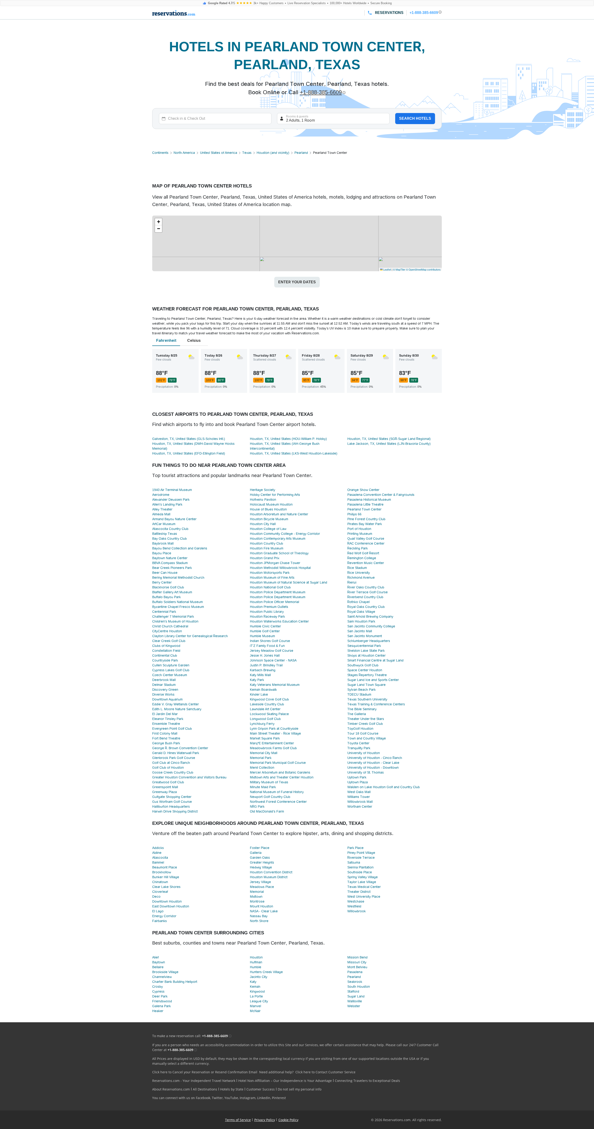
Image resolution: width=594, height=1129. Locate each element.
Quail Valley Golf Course (365, 538)
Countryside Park (165, 660)
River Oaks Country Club (365, 587)
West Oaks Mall (359, 792)
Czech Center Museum (169, 675)
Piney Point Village (361, 853)
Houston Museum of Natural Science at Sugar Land (288, 582)
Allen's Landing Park (167, 504)
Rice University (358, 572)
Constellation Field (166, 650)
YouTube (231, 1098)
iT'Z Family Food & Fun (267, 646)
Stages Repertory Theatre (367, 675)
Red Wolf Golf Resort (363, 553)
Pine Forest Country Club (366, 519)
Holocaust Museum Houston (271, 504)
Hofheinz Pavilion (263, 499)
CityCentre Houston (167, 631)
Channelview (162, 977)
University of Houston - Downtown (373, 767)
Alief (155, 957)
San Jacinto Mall (359, 631)
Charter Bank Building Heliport (174, 982)
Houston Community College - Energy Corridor (285, 533)
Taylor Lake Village (361, 882)
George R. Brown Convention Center (180, 748)
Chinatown (160, 882)
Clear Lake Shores (166, 887)
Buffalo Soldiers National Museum (177, 602)
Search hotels (415, 118)
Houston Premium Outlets (269, 607)
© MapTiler (399, 269)
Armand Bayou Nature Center (174, 519)
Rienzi (351, 582)
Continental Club (164, 655)
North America (184, 153)
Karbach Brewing (262, 670)
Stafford (353, 991)
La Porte (256, 996)
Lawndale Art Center (265, 709)
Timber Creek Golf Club (365, 724)
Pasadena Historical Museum (369, 499)
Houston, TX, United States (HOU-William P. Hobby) (288, 439)
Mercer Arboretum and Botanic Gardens (280, 772)
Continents (160, 153)
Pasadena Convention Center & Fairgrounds (380, 495)
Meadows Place (262, 887)
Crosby (157, 986)
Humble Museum (262, 636)
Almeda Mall (161, 514)
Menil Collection (262, 767)
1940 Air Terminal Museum (172, 490)
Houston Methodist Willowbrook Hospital (280, 568)
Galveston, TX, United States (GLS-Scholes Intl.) (188, 439)
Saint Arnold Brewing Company (370, 616)
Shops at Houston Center (366, 655)
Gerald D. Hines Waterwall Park (175, 753)
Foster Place (259, 848)
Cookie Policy (288, 1120)
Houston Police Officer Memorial (274, 602)
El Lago (158, 911)
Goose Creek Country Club (172, 772)
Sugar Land (356, 996)
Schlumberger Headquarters (368, 641)
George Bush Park (166, 743)
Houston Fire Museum (266, 548)
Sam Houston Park (361, 621)
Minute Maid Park (263, 787)
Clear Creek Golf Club (168, 641)
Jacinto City (258, 977)
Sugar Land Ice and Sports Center (373, 680)
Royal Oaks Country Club (366, 607)
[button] (158, 221)
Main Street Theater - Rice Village (275, 733)
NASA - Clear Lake (264, 911)
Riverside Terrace (361, 857)
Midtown (256, 896)
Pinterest (279, 1098)
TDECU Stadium (359, 694)
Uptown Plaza (357, 782)
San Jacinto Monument (364, 636)
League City (259, 1001)
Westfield (354, 906)
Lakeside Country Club (267, 704)
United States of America (218, 153)
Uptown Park (356, 777)
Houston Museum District (268, 877)
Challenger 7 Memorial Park (173, 616)
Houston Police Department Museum (277, 592)
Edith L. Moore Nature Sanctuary (176, 709)
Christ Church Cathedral (170, 626)
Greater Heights (262, 862)
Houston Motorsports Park (270, 572)
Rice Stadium (357, 568)
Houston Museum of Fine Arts (272, 577)
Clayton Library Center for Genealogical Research (190, 636)
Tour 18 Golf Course (362, 733)
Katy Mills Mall (260, 675)
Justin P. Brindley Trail (266, 665)
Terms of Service (238, 1120)
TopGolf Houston (360, 728)
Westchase (355, 901)
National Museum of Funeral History (277, 792)
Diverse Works (163, 694)
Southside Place (359, 872)
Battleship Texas (164, 533)
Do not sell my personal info (299, 1089)
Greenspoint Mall (165, 787)
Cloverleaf (160, 892)
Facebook (203, 1098)
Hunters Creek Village (266, 972)
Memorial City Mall (263, 753)
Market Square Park (265, 738)
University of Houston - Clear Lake (373, 762)
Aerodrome (160, 495)
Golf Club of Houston (168, 767)
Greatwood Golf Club (168, 782)
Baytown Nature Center (169, 558)
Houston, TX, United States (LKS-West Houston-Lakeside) (293, 453)
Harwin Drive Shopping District (175, 811)
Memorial (257, 892)
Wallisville (354, 1001)
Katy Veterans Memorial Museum (275, 685)
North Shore (259, 921)
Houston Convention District (271, 872)
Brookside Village (165, 972)
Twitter (217, 1098)
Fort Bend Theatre (166, 738)
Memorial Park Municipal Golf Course (278, 762)
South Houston (358, 986)
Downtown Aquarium (167, 699)
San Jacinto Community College (371, 626)
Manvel (255, 1006)
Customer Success (260, 1089)
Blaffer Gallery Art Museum (172, 592)
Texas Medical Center (364, 887)
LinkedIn (263, 1098)
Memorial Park (260, 758)
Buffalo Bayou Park (166, 597)
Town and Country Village (366, 738)
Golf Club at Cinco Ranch (171, 762)
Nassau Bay (259, 916)
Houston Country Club (266, 543)
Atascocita (160, 857)
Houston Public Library (267, 611)
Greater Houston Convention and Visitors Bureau (189, 777)
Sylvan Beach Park (361, 689)
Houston (256, 957)
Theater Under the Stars (365, 719)
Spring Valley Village (362, 877)
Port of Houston (359, 529)
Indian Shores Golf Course (270, 641)
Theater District (359, 892)
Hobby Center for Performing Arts (275, 495)
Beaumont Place (164, 867)
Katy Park (257, 680)
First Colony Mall (164, 733)
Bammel (158, 862)
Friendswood (162, 1001)
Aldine (156, 853)
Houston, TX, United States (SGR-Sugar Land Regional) (389, 439)
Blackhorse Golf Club (168, 587)
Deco (156, 896)
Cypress (158, 991)
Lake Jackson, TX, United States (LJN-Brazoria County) (389, 443)
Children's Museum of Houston (175, 621)
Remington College (361, 558)
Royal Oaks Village (361, 611)
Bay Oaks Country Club (169, 538)
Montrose (257, 901)
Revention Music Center (365, 563)
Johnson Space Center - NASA (273, 660)
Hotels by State (231, 1089)
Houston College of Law (268, 529)
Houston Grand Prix (264, 558)
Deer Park (160, 996)
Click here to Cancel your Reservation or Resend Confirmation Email (204, 1072)
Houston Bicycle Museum (269, 519)
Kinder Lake (259, 694)
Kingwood (257, 991)
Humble (255, 967)
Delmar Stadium (164, 685)
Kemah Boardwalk (263, 689)
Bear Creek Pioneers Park (172, 568)
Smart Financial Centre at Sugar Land (375, 660)
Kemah (255, 986)
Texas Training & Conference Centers (376, 704)
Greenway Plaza (164, 792)
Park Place (355, 848)
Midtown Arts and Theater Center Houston (281, 777)
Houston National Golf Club (270, 587)
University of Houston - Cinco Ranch (374, 758)
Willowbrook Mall (360, 801)
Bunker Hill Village (165, 877)
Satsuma (353, 862)
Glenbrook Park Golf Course (173, 758)
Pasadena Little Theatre (365, 504)
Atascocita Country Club (170, 529)
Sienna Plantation (360, 867)
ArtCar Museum (163, 524)
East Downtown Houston (170, 906)
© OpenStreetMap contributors (423, 269)
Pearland (301, 153)
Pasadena (354, 972)
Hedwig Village (261, 867)
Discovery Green (165, 689)
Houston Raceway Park (267, 616)
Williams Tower (358, 797)
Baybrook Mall (163, 543)
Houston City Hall (263, 524)
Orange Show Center (363, 490)
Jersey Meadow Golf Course (271, 650)
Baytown (158, 962)
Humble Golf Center (265, 631)
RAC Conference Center (365, 543)
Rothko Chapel (358, 602)
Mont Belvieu (357, 967)
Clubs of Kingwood (166, 646)
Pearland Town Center (364, 509)
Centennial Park (164, 611)
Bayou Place (161, 553)
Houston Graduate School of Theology (279, 553)
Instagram (247, 1098)
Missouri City (356, 962)
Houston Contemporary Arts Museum (277, 538)
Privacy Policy (264, 1120)
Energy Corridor (164, 916)
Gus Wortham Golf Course (172, 801)
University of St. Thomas (365, 772)
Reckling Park (357, 548)
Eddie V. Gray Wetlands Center (175, 704)
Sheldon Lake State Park (366, 650)
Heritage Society (262, 490)
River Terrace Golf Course (367, 592)
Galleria (255, 853)
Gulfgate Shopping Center (171, 797)
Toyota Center (358, 743)
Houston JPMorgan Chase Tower (275, 563)
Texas (247, 153)
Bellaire (158, 967)
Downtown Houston (167, 901)
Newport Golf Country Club (270, 797)
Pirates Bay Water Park (364, 524)
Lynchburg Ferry (262, 724)
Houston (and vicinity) (273, 153)
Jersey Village (260, 882)
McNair (255, 1011)
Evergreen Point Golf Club (172, 728)
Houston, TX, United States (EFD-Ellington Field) (188, 453)
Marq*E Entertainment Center (272, 743)
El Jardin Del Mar (165, 714)
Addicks (158, 848)
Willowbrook (356, 911)
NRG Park (257, 806)
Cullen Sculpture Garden (170, 665)
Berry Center (162, 582)
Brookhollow (161, 872)
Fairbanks (159, 921)
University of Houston (363, 753)
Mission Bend (357, 957)
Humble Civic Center (265, 626)
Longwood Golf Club (265, 719)
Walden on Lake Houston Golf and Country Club (383, 787)
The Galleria (356, 714)
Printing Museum (359, 533)
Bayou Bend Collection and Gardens (179, 548)
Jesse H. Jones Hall (265, 655)
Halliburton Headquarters (171, 806)
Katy (253, 982)
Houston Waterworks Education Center (279, 621)
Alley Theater (162, 509)
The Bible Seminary (362, 709)
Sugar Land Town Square (366, 685)
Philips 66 (354, 514)
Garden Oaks (260, 857)
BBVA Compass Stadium (170, 563)
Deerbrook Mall (164, 680)
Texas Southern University (367, 699)
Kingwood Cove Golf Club (269, 699)
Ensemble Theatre (166, 724)
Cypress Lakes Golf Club (170, 670)
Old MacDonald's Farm (267, 811)
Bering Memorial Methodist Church (178, 577)
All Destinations (205, 1089)
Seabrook (354, 982)
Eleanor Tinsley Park (167, 719)
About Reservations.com (171, 1089)
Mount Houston (261, 906)
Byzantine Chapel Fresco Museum (178, 607)
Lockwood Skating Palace (269, 714)
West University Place (363, 896)
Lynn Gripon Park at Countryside (274, 728)
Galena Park (161, 1006)
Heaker (157, 1011)
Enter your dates (297, 282)
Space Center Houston (364, 670)
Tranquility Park (358, 748)
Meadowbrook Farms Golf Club (273, 748)
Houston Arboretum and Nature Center (279, 514)
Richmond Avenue (361, 577)
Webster (353, 1006)
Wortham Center (359, 806)
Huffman (256, 962)
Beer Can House (165, 572)
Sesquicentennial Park (364, 646)
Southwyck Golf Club (362, 665)
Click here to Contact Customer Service (325, 1072)
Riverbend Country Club (365, 597)
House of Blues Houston (268, 509)
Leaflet (387, 269)
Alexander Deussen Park (171, 499)
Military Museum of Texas (269, 782)
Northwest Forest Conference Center (278, 801)
